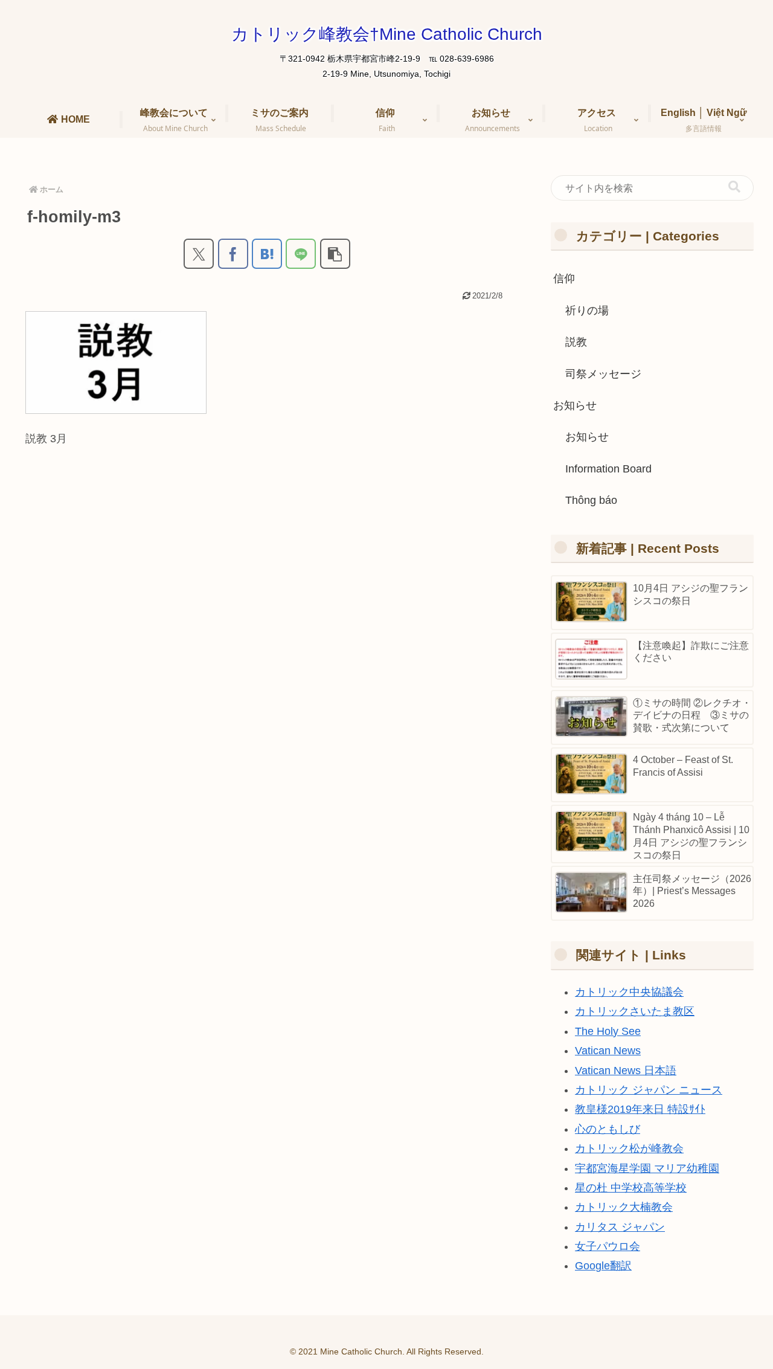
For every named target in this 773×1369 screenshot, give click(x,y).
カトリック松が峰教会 (629, 1148)
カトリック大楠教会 (624, 1207)
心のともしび (607, 1129)
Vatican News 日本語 (625, 1071)
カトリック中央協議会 (629, 992)
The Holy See (608, 1031)
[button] (335, 254)
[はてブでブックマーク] (267, 254)
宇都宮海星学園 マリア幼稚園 (647, 1168)
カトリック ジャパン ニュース (648, 1090)
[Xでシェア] (199, 254)
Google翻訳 (603, 1266)
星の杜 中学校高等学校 (631, 1188)
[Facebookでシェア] (233, 254)
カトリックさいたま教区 (634, 1011)
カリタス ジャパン (620, 1227)
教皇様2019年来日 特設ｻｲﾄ (640, 1109)
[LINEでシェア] (301, 254)
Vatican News (608, 1051)
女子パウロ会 (607, 1246)
